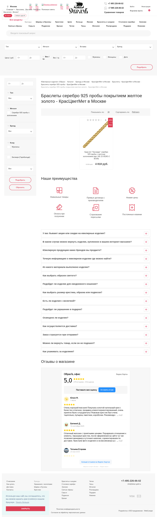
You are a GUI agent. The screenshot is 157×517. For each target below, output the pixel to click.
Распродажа (111, 26)
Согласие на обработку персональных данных (68, 512)
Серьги (32, 26)
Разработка (123, 511)
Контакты (36, 9)
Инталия (96, 26)
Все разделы (16, 20)
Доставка (28, 9)
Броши (60, 26)
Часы (83, 26)
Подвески (46, 26)
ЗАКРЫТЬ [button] (25, 509)
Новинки (141, 26)
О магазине (11, 9)
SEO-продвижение (136, 511)
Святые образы (15, 26)
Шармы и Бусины (43, 22)
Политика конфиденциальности (68, 509)
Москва (13, 6)
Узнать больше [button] (22, 502)
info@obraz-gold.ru (134, 484)
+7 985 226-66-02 (116, 8)
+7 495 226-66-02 (115, 3)
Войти (132, 6)
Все (9, 98)
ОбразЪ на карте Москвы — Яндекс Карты (95, 466)
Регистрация (146, 6)
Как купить (20, 9)
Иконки (90, 22)
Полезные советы (48, 9)
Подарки (127, 26)
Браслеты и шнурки (105, 22)
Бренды (28, 22)
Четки (71, 26)
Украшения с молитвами (43, 484)
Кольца (79, 22)
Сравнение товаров (114, 12)
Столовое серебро (127, 22)
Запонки (142, 22)
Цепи (70, 22)
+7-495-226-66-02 (131, 481)
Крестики (59, 22)
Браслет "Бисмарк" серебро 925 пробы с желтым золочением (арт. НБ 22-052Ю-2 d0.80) (96, 155)
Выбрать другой (20, 15)
